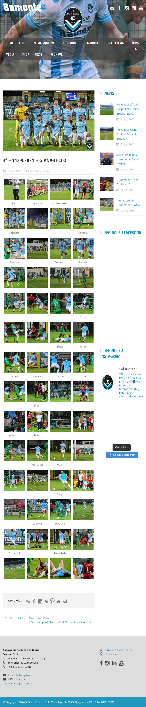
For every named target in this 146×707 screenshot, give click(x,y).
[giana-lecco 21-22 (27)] (60, 362)
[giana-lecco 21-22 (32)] (83, 391)
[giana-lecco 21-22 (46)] (37, 509)
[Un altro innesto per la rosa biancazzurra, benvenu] (110, 435)
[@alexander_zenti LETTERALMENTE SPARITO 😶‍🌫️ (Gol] (133, 422)
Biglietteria (115, 43)
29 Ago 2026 (127, 210)
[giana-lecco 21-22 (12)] (83, 248)
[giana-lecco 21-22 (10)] (37, 248)
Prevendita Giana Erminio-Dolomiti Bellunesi (126, 134)
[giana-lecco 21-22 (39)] (60, 450)
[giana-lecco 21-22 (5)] (48, 120)
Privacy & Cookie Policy (119, 650)
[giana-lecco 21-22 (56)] (83, 568)
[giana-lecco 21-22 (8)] (83, 218)
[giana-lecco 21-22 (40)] (83, 450)
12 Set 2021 (13, 171)
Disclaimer (112, 654)
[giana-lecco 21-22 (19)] (60, 303)
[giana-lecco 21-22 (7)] (60, 218)
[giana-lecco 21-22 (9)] (14, 248)
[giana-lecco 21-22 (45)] (14, 509)
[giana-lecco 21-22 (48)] (83, 509)
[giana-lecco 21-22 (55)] (37, 568)
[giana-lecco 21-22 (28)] (83, 362)
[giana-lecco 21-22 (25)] (14, 362)
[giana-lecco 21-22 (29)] (14, 391)
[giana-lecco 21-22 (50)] (37, 539)
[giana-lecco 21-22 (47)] (60, 509)
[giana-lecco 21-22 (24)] (83, 332)
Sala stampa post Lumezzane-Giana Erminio (127, 159)
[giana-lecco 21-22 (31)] (60, 391)
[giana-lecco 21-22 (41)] (14, 480)
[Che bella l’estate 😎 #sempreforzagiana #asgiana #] (133, 408)
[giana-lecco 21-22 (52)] (83, 539)
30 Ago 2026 (127, 190)
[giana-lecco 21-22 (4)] (83, 189)
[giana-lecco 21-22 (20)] (83, 303)
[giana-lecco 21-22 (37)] (14, 450)
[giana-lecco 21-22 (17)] (14, 303)
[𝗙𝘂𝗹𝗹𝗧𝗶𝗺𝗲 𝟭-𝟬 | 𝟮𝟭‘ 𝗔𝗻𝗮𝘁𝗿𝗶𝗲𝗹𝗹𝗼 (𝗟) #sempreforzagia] (110, 408)
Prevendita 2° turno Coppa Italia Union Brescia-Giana (128, 109)
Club (22, 43)
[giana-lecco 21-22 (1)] (14, 189)
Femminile (91, 43)
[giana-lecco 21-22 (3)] (60, 189)
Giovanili (69, 43)
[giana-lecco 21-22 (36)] (83, 421)
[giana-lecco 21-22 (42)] (37, 480)
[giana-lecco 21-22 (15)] (60, 277)
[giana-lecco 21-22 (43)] (60, 480)
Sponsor (56, 54)
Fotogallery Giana (38, 171)
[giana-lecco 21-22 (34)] (37, 421)
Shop (25, 54)
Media (10, 54)
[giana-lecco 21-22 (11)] (60, 248)
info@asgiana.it (23, 675)
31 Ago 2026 (127, 119)
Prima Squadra (44, 43)
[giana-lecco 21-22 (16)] (83, 277)
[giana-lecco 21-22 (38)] (37, 450)
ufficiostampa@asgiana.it (17, 683)
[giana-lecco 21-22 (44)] (83, 480)
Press (38, 54)
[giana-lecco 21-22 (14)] (37, 277)
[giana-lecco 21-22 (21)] (14, 332)
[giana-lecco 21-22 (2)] (37, 189)
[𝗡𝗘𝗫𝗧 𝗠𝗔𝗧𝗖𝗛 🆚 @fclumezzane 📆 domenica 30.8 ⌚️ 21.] (133, 435)
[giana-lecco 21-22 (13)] (14, 277)
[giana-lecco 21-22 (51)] (60, 539)
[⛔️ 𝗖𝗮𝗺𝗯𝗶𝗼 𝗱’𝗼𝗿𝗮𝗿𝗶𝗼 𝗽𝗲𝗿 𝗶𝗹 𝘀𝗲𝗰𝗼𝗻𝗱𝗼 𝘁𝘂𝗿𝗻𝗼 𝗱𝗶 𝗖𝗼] (110, 422)
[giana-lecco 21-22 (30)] (37, 391)
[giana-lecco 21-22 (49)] (14, 539)
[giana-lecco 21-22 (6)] (37, 218)
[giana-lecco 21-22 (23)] (60, 332)
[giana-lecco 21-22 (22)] (37, 332)
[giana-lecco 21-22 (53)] (14, 568)
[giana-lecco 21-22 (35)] (60, 421)
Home (9, 43)
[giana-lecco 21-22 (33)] (14, 421)
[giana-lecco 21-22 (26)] (37, 362)
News (135, 43)
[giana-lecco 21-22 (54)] (60, 568)
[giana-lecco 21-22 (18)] (37, 303)
